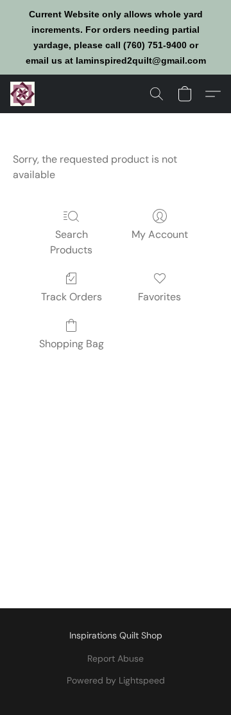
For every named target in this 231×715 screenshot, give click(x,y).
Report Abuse (115, 658)
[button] (23, 94)
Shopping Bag (71, 343)
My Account (160, 234)
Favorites (159, 296)
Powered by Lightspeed (116, 680)
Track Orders (71, 296)
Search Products (71, 242)
